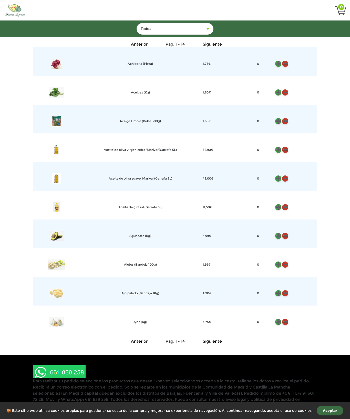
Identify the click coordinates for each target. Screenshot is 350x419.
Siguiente (212, 44)
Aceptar (330, 410)
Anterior (139, 44)
